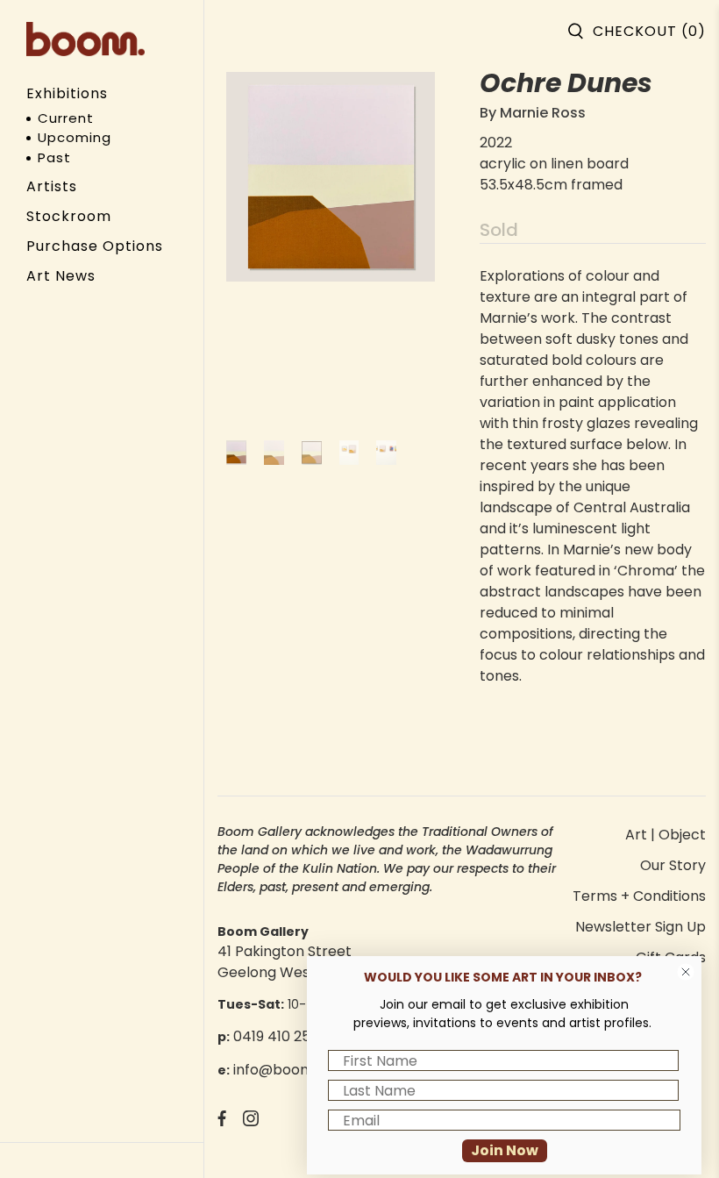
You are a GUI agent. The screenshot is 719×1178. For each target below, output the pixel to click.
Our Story (673, 865)
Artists (51, 186)
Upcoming (74, 137)
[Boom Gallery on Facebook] (222, 1121)
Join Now (504, 1150)
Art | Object (665, 835)
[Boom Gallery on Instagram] (251, 1121)
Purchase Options (94, 246)
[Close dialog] (685, 972)
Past (54, 157)
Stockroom (68, 216)
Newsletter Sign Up (640, 927)
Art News (61, 276)
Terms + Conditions (639, 896)
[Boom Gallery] (85, 39)
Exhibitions (67, 93)
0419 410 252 (275, 1036)
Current (66, 118)
